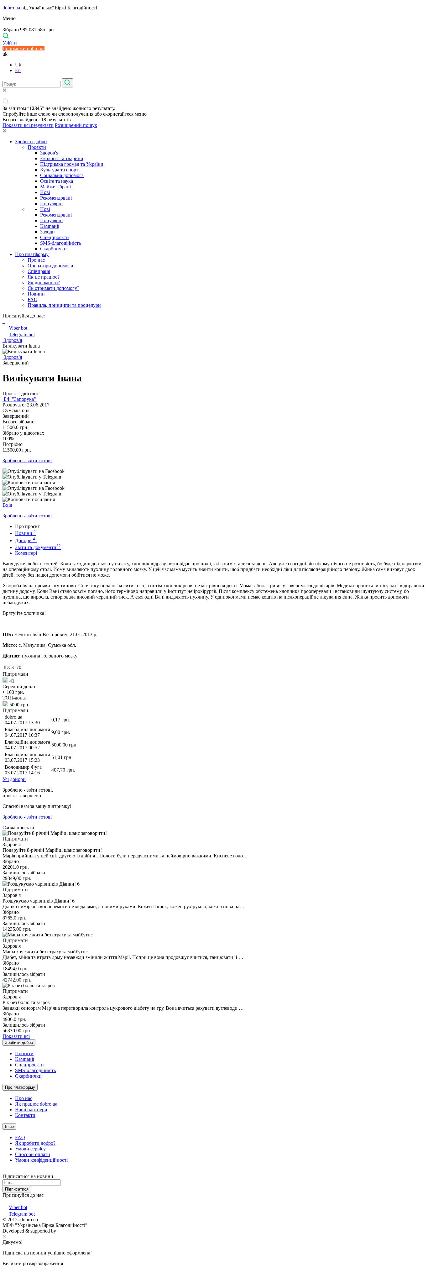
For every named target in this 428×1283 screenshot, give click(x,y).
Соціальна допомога (62, 175)
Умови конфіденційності (41, 1160)
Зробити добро (31, 141)
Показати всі (16, 1036)
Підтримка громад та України (71, 164)
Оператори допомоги (50, 265)
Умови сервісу (30, 1148)
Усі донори (14, 779)
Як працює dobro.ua (36, 1104)
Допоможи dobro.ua (23, 48)
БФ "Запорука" (19, 399)
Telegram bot (22, 334)
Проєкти (37, 147)
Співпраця (39, 271)
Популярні (51, 203)
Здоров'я (49, 152)
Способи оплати (32, 1154)
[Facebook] (3, 1200)
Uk (18, 64)
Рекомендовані (56, 198)
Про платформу (32, 254)
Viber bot (18, 328)
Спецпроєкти (54, 237)
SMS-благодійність (60, 243)
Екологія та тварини (61, 158)
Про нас (36, 260)
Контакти (25, 1115)
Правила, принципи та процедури (64, 305)
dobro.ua (11, 7)
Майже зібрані (55, 186)
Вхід (7, 505)
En (18, 70)
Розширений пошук (76, 125)
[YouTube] (4, 1200)
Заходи (47, 231)
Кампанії (49, 226)
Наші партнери (31, 1109)
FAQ (33, 299)
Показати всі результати (28, 125)
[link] (214, 471)
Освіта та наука (56, 181)
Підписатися (17, 1189)
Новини (36, 293)
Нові (45, 192)
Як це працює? (44, 277)
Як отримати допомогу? (53, 288)
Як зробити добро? (35, 1143)
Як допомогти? (44, 282)
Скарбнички (53, 248)
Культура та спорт (59, 169)
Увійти (10, 42)
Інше (9, 1126)
